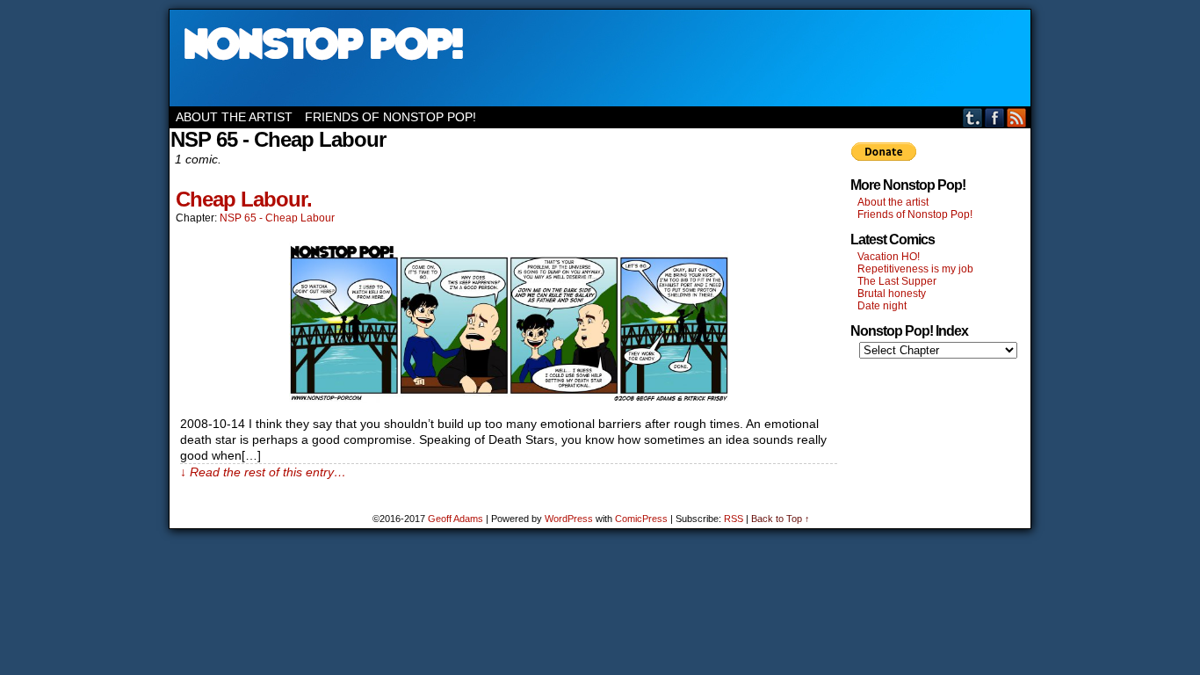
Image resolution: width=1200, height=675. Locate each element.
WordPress (569, 518)
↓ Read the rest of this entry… (263, 472)
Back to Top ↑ (780, 518)
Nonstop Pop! (600, 58)
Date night (882, 306)
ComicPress (641, 518)
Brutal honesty (891, 293)
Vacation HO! (888, 256)
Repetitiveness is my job (915, 269)
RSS (1017, 117)
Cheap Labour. (244, 199)
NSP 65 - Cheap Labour (277, 218)
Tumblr (973, 117)
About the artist (234, 117)
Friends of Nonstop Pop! (390, 117)
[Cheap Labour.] (508, 399)
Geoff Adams (455, 518)
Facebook (995, 117)
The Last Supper (896, 281)
